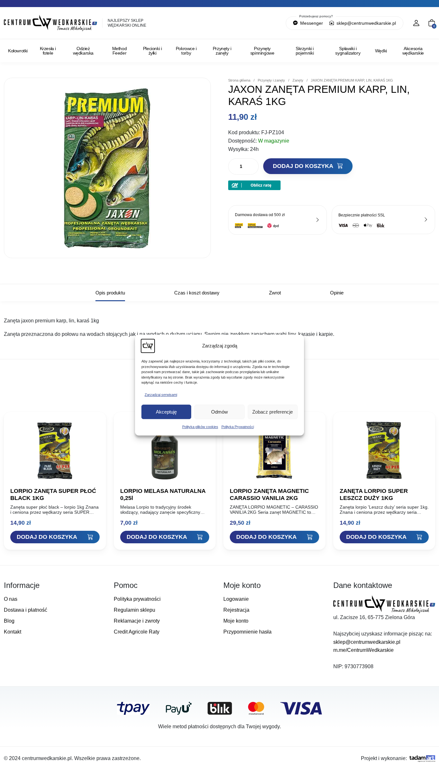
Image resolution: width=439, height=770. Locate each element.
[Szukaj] (253, 23)
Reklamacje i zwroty (137, 621)
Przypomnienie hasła (247, 631)
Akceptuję (166, 412)
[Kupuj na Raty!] (254, 185)
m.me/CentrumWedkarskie (363, 650)
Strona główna (239, 80)
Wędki (381, 50)
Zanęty (297, 80)
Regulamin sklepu (134, 610)
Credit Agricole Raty (136, 631)
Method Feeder (119, 50)
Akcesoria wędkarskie (413, 50)
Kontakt (12, 631)
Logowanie (236, 599)
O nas (10, 599)
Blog (9, 621)
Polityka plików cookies (200, 427)
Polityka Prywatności (237, 427)
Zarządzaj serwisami (161, 395)
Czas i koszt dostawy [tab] (197, 292)
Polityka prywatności (137, 599)
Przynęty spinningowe (262, 50)
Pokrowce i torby (186, 50)
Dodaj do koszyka (304, 166)
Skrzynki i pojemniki (305, 50)
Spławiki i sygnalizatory (347, 50)
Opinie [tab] (337, 292)
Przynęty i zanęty (222, 50)
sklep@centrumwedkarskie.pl (365, 23)
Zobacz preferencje (272, 412)
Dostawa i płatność (25, 610)
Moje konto (235, 621)
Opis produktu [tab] (110, 292)
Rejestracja (236, 610)
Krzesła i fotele (48, 50)
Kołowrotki (18, 50)
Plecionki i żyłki (152, 50)
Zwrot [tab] (275, 292)
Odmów (219, 412)
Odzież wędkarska (83, 50)
